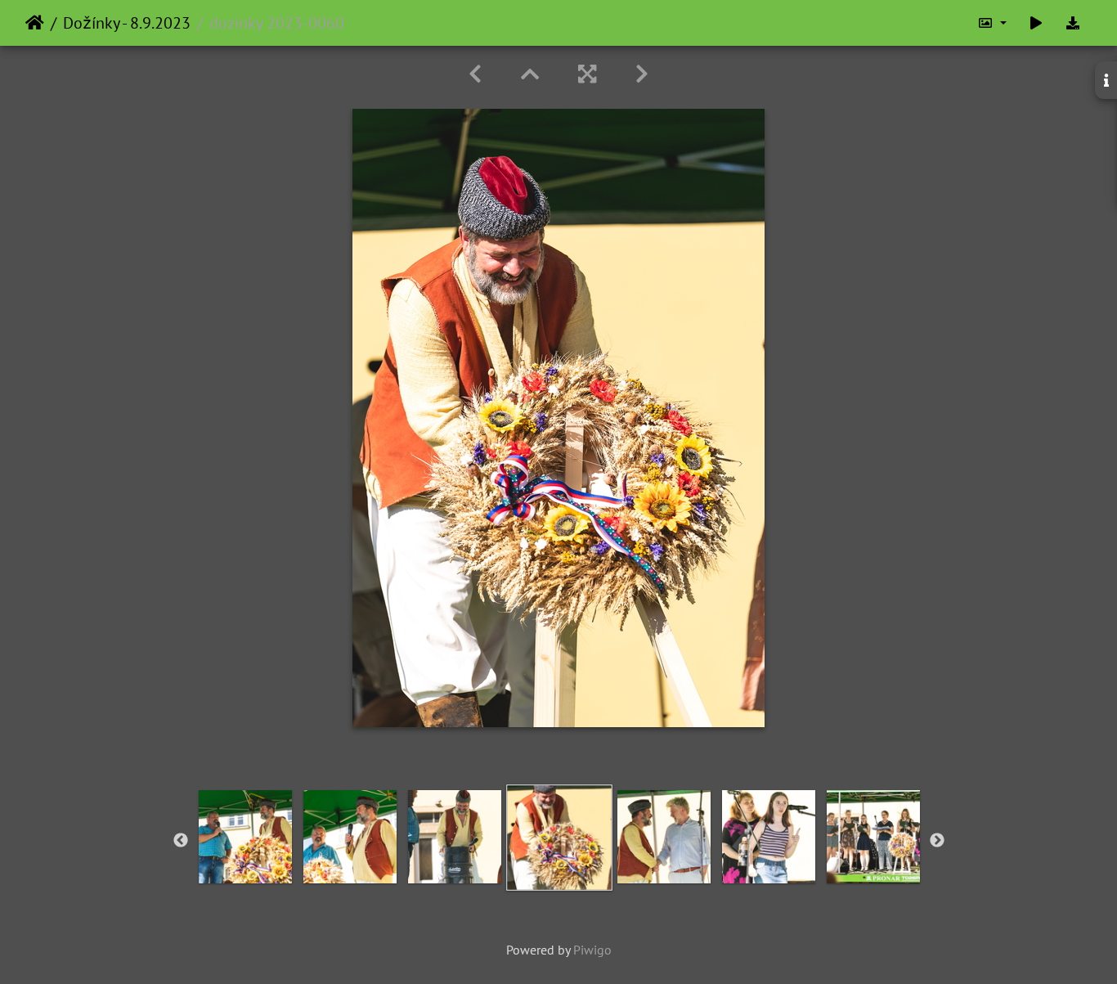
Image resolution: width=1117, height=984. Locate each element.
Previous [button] (181, 841)
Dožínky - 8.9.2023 (127, 23)
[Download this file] (1073, 23)
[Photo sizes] (992, 23)
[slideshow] (1036, 23)
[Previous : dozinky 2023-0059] (475, 74)
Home (34, 23)
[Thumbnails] (529, 74)
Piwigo (592, 949)
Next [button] (937, 841)
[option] (245, 837)
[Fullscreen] (587, 74)
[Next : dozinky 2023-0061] (642, 74)
